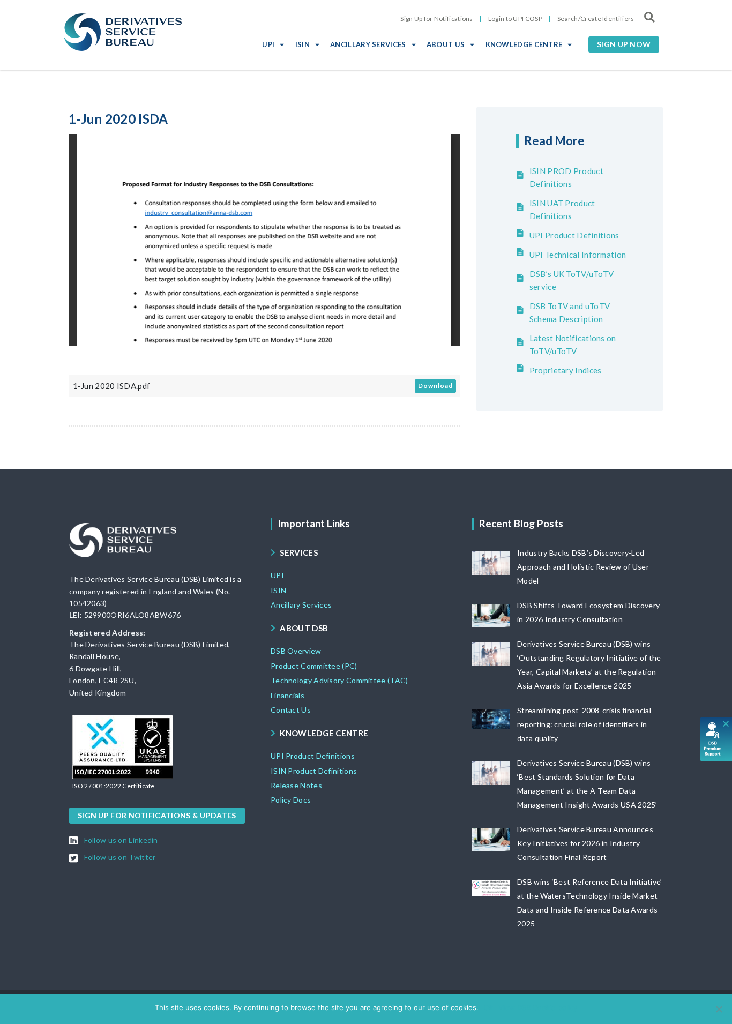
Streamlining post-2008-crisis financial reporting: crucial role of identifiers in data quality (584, 724)
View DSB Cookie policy (537, 1007)
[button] (623, 44)
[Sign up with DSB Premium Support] (716, 739)
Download (435, 386)
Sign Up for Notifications (436, 18)
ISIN (302, 44)
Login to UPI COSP (515, 18)
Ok (488, 1007)
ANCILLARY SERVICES (368, 44)
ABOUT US (446, 44)
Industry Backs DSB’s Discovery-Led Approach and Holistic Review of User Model (583, 566)
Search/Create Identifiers (595, 18)
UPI (268, 44)
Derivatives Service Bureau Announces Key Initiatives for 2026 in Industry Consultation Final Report (585, 843)
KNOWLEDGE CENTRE (524, 44)
